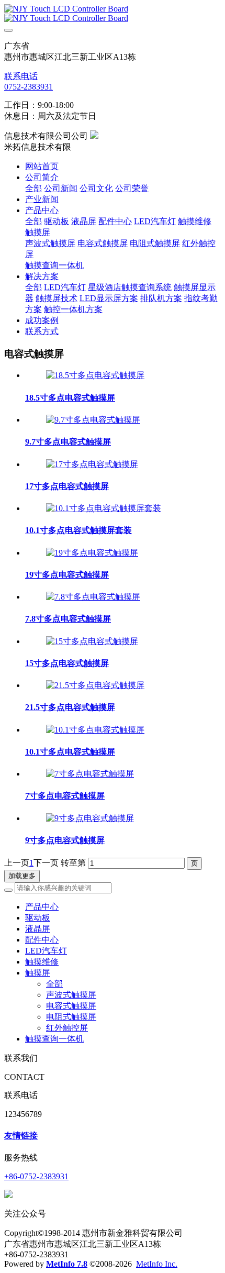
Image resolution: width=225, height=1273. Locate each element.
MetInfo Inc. (156, 1263)
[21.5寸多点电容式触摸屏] (95, 685)
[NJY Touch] (112, 13)
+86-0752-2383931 (36, 1176)
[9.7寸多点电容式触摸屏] (93, 419)
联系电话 (21, 76)
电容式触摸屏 (71, 1005)
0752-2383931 (28, 86)
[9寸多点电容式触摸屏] (90, 818)
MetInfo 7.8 (66, 1263)
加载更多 (22, 876)
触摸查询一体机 (54, 1038)
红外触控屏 (67, 1027)
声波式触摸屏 (71, 994)
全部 (33, 188)
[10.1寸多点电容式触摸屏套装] (103, 508)
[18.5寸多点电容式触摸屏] (95, 375)
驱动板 (37, 917)
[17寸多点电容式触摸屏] (92, 464)
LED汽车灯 (46, 950)
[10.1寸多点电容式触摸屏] (95, 729)
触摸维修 (42, 961)
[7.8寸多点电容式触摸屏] (93, 596)
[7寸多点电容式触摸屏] (90, 773)
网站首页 (42, 166)
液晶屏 (37, 928)
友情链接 (21, 1135)
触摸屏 (37, 972)
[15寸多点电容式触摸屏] (92, 641)
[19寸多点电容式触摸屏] (92, 552)
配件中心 (42, 939)
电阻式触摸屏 (71, 1016)
